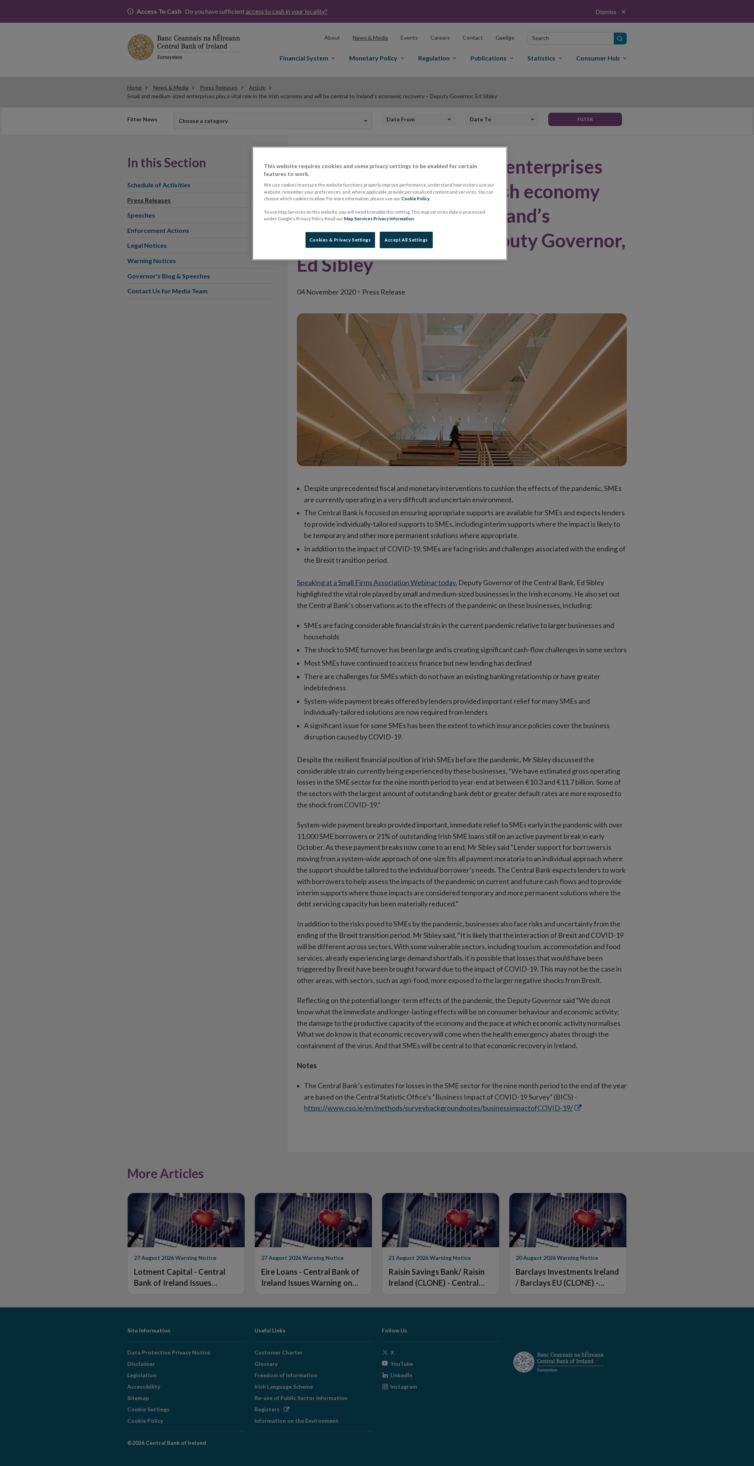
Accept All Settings (406, 239)
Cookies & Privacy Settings (340, 239)
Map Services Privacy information (379, 218)
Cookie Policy (415, 198)
